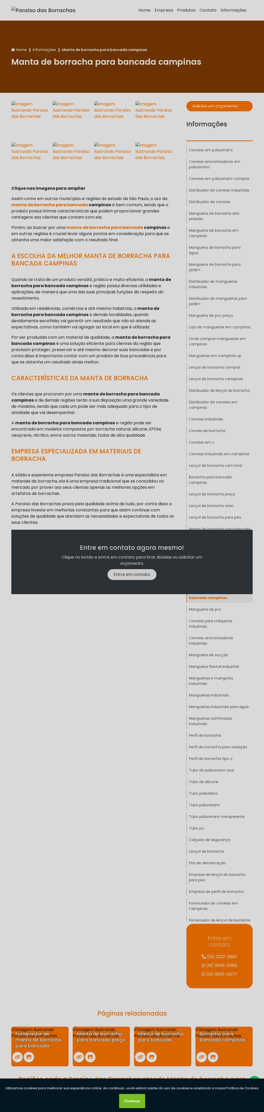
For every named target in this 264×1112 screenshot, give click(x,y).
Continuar (132, 1101)
